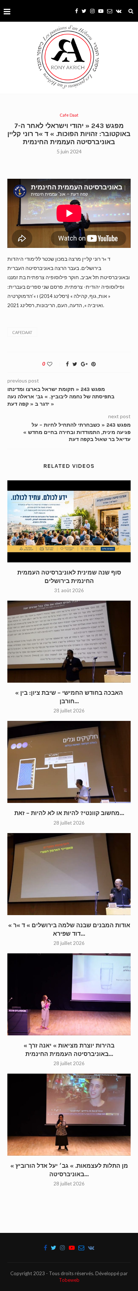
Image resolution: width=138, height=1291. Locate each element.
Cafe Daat (69, 115)
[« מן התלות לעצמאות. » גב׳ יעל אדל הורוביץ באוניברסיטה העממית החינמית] (69, 1115)
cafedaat (22, 332)
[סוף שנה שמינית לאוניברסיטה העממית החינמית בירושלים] (69, 521)
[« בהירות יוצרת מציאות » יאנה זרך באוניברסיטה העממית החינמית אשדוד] (69, 994)
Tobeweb (69, 1280)
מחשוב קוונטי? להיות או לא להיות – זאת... (69, 813)
